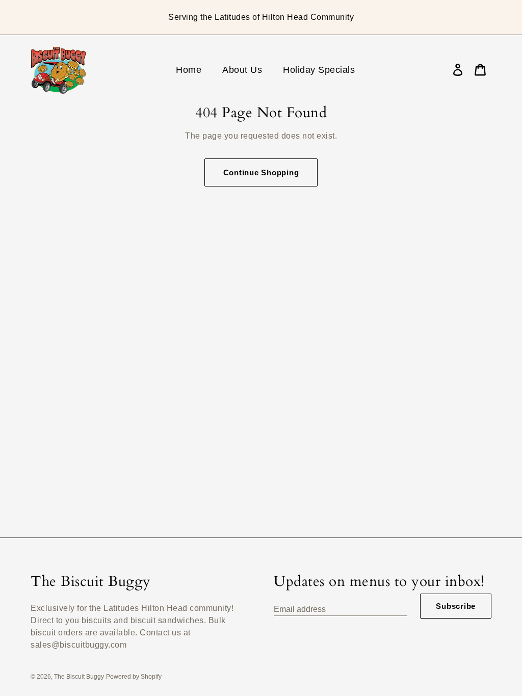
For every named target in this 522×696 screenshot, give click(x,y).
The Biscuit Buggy (79, 676)
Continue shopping (261, 172)
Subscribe (456, 606)
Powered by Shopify (134, 676)
